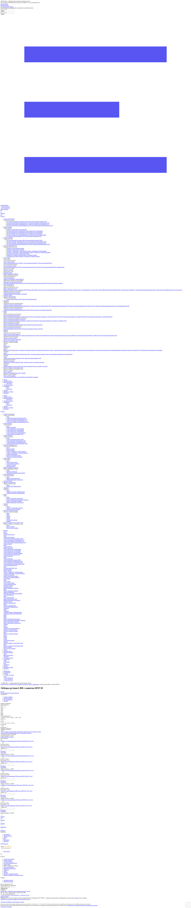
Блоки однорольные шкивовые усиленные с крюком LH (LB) (19, 320)
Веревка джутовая (17, 377)
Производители (8, 381)
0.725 (4, 737)
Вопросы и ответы (8, 391)
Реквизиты (9, 389)
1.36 (12, 737)
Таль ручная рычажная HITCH (11, 267)
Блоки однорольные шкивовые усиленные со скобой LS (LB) (50, 320)
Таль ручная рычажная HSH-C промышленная (52, 267)
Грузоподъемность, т (6, 716)
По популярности (5, 693)
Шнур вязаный (34, 377)
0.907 (7, 737)
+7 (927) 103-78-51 (5, 206)
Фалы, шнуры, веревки (9, 375)
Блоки (5, 617)
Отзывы (6, 390)
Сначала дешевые (8, 697)
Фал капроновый (8, 377)
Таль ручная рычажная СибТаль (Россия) (29, 267)
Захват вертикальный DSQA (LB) (108, 335)
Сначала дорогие (8, 698)
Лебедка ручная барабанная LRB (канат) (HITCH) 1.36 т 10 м (16, 805)
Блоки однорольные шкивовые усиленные (14, 319)
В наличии (3, 724)
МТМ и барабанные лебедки (11, 591)
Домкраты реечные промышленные (13, 304)
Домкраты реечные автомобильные (13, 308)
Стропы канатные (8, 558)
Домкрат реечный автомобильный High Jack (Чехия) (17, 310)
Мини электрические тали (10, 288)
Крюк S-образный (157, 350)
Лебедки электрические (10, 605)
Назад (8, 416)
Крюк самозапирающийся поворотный (117, 350)
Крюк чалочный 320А (9, 350)
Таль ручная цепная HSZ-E (31, 263)
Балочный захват (8, 272)
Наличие (16, 693)
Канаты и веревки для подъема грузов (13, 645)
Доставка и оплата (8, 385)
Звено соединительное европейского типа (56, 354)
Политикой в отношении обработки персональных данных (82, 905)
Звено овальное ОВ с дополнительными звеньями (32, 354)
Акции (5, 379)
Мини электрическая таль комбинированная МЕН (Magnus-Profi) (51, 290)
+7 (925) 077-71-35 (24, 895)
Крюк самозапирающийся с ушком (71, 350)
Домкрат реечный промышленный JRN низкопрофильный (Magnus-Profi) (49, 306)
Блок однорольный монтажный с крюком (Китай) (72, 316)
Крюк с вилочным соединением (23, 350)
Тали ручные (7, 581)
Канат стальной (8, 371)
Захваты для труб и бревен (10, 338)
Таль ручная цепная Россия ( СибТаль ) (14, 263)
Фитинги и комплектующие (11, 633)
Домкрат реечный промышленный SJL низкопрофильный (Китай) (112, 306)
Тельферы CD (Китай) (21, 294)
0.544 (2, 737)
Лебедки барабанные (9, 278)
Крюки (5, 349)
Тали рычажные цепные (10, 265)
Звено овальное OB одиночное (11, 354)
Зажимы (6, 365)
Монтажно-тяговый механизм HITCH (38, 283)
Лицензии (9, 383)
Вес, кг (2, 721)
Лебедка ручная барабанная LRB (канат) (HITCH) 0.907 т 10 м (16, 776)
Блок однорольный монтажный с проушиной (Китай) (98, 316)
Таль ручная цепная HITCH (45, 263)
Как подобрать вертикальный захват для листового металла (16, 733)
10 (1, 739)
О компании (7, 386)
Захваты (6, 627)
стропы (76, 898)
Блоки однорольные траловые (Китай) (32, 324)
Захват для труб (8, 339)
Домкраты (6, 611)
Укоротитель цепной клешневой (12, 362)
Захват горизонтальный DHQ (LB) (12, 335)
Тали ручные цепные (9, 261)
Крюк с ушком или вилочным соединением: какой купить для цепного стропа (21, 731)
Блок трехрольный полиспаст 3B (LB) (13, 328)
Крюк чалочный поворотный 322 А (41, 350)
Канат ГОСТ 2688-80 (9, 373)
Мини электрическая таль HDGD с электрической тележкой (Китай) (134, 290)
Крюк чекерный (149, 350)
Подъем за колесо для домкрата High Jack (41, 310)
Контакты (6, 393)
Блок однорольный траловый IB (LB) (13, 324)
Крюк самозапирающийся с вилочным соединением (94, 350)
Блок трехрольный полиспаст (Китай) (33, 328)
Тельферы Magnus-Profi (9, 294)
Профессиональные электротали (12, 292)
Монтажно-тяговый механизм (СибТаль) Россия (16, 283)
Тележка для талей (8, 269)
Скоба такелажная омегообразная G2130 (14, 358)
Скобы (5, 357)
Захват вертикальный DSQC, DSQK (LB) (88, 335)
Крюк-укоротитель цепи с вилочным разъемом (32, 362)
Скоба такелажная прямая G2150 (32, 358)
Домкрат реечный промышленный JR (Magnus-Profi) (17, 306)
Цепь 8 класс (7, 346)
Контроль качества (8, 382)
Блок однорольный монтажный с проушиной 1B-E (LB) (45, 316)
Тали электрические (9, 597)
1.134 (10, 737)
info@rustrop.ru (4, 4)
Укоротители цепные (9, 361)
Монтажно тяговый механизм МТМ (13, 282)
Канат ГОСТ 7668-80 (20, 373)
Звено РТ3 (69, 354)
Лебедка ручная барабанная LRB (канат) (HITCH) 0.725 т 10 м (16, 761)
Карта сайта (7, 851)
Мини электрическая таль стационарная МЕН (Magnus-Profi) (19, 290)
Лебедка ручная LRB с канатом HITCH (14, 279)
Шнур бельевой (26, 377)
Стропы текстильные (9, 537)
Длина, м (3, 718)
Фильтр (2, 691)
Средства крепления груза (10, 568)
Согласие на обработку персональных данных (12, 902)
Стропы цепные (8, 546)
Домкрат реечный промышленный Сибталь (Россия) (81, 306)
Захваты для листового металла (12, 334)
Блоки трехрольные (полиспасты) (12, 327)
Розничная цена (5, 704)
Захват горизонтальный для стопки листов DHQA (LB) (64, 335)
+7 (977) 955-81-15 (5, 208)
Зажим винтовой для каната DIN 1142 (13, 366)
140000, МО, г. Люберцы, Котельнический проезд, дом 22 (15, 891)
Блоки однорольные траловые (11, 323)
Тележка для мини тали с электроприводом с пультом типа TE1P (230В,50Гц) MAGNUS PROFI (92, 290)
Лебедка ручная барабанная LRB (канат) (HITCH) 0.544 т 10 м (16, 747)
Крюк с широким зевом (56, 350)
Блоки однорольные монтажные (12, 315)
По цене (12, 693)
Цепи (5, 345)
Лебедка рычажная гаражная (55, 283)
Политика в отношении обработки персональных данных (15, 899)
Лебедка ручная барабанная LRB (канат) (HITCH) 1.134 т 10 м (16, 791)
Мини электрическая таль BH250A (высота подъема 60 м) (167, 290)
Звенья (5, 353)
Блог (8, 387)
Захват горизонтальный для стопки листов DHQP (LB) (36, 335)
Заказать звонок (5, 5)
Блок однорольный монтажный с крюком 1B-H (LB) (17, 316)
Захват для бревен (16, 339)
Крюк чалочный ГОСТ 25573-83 (136, 350)
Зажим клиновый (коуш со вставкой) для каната (35, 366)
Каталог (3, 411)
